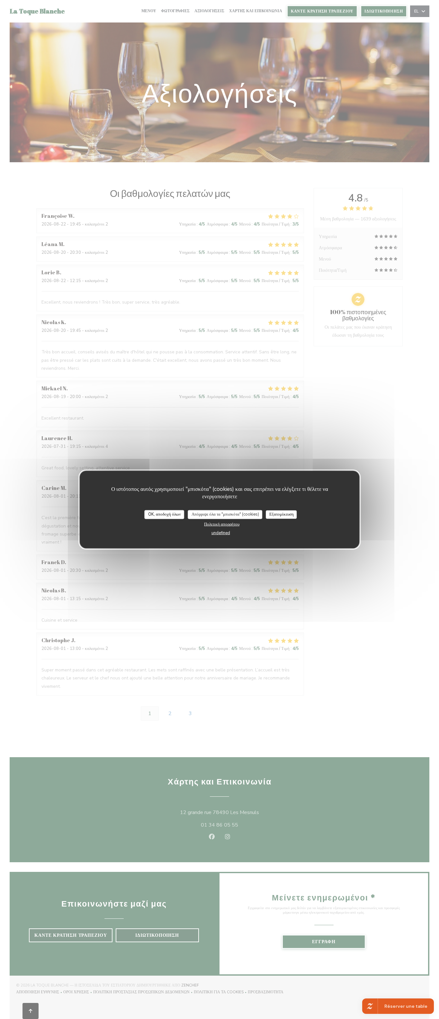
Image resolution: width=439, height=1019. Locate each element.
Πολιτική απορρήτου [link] (221, 524)
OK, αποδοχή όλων (164, 514)
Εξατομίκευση (281, 514)
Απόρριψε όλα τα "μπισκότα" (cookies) (225, 514)
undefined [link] (220, 533)
